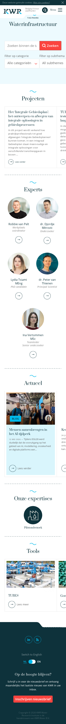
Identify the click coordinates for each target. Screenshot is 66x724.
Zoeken (52, 46)
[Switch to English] (32, 662)
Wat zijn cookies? (41, 2)
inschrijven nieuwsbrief (33, 699)
